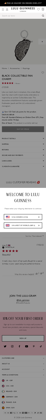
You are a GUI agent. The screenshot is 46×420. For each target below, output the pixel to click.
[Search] (43, 16)
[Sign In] (7, 10)
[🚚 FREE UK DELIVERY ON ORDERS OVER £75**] (23, 3)
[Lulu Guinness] (23, 9)
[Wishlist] (38, 10)
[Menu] (3, 9)
